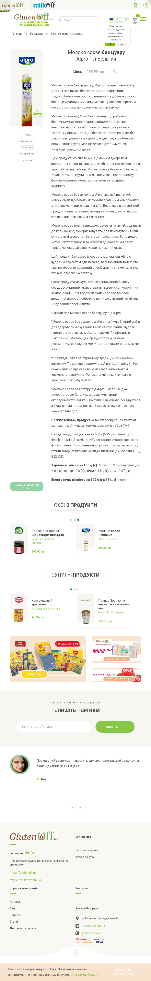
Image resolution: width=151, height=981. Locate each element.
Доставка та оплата (23, 928)
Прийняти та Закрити (123, 972)
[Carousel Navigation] (75, 807)
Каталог (15, 901)
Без (26, 135)
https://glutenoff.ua (23, 872)
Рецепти (15, 915)
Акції (13, 908)
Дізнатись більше (85, 975)
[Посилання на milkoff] (47, 5)
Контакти (82, 888)
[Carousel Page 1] (71, 520)
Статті (14, 921)
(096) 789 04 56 (91, 933)
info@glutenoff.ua (93, 925)
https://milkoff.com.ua (25, 880)
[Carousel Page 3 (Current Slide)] (78, 520)
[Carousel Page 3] (78, 589)
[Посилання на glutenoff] (15, 5)
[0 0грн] (130, 20)
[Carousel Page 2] (75, 520)
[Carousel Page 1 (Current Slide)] (71, 589)
